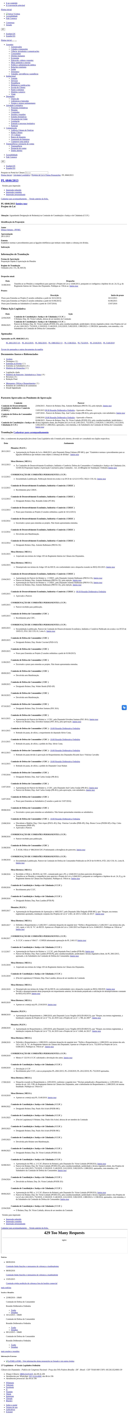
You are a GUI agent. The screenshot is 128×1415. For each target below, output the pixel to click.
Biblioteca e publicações (20, 85)
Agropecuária (16, 47)
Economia (15, 58)
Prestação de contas (18, 148)
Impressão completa (14, 192)
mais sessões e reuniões (10, 1351)
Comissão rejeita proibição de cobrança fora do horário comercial (31, 1283)
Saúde (13, 69)
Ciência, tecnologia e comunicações (25, 51)
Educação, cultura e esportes (22, 60)
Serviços (14, 81)
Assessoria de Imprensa (20, 139)
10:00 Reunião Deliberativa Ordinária (60, 417)
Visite (13, 94)
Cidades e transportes (19, 49)
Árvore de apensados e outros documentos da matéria (22, 349)
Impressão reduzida (13, 190)
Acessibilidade (12, 16)
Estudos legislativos (18, 117)
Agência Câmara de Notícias (22, 130)
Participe (14, 126)
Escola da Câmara (18, 87)
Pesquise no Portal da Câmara (12, 173)
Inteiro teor (21, 203)
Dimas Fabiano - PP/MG (11, 230)
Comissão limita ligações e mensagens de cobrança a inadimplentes (32, 1266)
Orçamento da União (19, 119)
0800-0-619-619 (26, 1374)
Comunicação (11, 128)
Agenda (14, 78)
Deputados (10, 96)
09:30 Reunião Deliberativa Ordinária (60, 410)
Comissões (15, 112)
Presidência (15, 83)
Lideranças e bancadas (20, 101)
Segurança (15, 72)
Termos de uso (12, 1407)
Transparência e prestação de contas (20, 144)
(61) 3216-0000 (35, 1376)
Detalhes (14, 1313)
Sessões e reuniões (18, 114)
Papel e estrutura (17, 90)
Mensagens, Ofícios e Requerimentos (20, 383)
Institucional (11, 76)
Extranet (9, 1412)
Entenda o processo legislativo (23, 123)
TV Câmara (15, 135)
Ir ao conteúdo (11, 3)
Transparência (16, 146)
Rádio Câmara (16, 132)
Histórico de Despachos (15, 368)
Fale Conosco (11, 18)
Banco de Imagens (18, 137)
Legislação (15, 121)
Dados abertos (16, 150)
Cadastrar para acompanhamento (14, 199)
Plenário (14, 110)
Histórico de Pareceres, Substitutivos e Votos (23, 375)
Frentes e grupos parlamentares (23, 103)
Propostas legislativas (19, 108)
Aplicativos (10, 1409)
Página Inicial (6, 175)
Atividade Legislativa (14, 105)
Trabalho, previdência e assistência (24, 74)
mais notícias (6, 1288)
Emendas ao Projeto (14, 363)
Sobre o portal (11, 1405)
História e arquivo (18, 92)
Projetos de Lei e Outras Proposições (46, 175)
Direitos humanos (18, 56)
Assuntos (9, 44)
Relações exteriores (18, 67)
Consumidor (16, 54)
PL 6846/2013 (9, 180)
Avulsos (9, 359)
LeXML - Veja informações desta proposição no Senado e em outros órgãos (44, 1361)
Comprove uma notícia (20, 141)
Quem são (15, 99)
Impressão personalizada (15, 194)
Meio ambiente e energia (20, 63)
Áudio (13, 1310)
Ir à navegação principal (15, 5)
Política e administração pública (23, 65)
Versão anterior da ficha (38, 199)
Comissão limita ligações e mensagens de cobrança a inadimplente (32, 1275)
